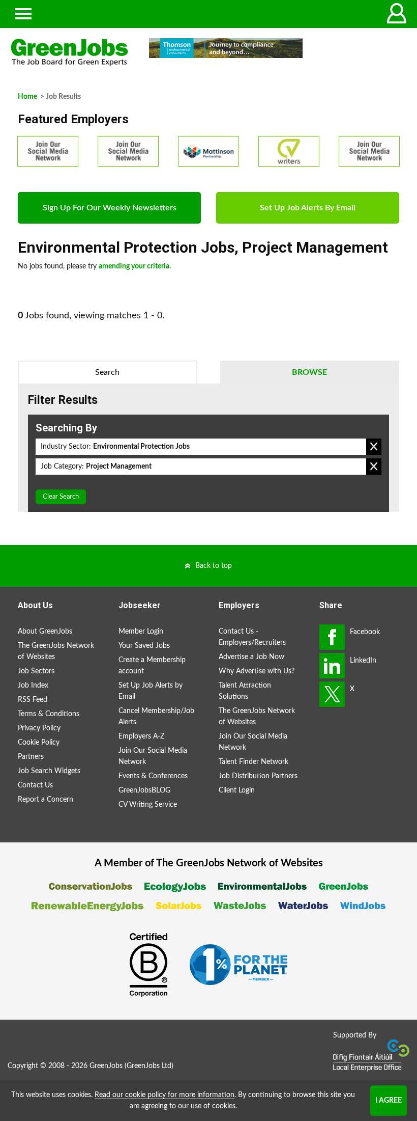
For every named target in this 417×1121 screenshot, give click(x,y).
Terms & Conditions (48, 714)
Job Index (33, 685)
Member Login (140, 631)
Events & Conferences (153, 776)
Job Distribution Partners (258, 776)
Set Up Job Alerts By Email (307, 208)
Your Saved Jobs (144, 645)
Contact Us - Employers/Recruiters (252, 637)
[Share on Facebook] (332, 637)
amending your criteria (134, 266)
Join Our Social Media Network (152, 756)
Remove (373, 447)
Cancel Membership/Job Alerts (156, 716)
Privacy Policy (39, 728)
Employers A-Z (141, 736)
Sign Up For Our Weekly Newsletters (109, 208)
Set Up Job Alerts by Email (150, 691)
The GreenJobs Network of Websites (56, 651)
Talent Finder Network (253, 761)
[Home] (69, 52)
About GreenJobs (45, 631)
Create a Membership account (152, 666)
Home (27, 96)
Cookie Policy (38, 742)
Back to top (213, 565)
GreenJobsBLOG (144, 790)
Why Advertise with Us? (256, 671)
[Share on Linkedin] (332, 665)
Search (107, 372)
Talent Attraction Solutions (245, 691)
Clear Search (61, 497)
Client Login (237, 790)
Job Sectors (36, 671)
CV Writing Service (147, 804)
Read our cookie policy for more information (164, 1095)
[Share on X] (332, 694)
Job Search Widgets (49, 771)
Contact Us (35, 785)
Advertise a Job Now (251, 657)
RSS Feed (32, 699)
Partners (31, 756)
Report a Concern (45, 799)
